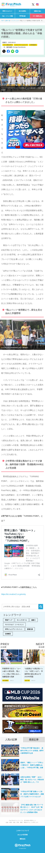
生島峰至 (8, 634)
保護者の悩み (37, 11)
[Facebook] (8, 51)
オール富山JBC (8, 45)
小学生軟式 (33, 45)
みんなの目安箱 (23, 834)
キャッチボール (22, 620)
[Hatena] (16, 51)
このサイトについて (22, 830)
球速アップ (8, 620)
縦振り (33, 620)
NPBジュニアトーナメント (14, 629)
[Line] (12, 51)
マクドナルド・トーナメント (14, 624)
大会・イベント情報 (7, 16)
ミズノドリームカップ (21, 45)
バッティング (15, 20)
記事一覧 (7, 20)
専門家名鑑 (22, 16)
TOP (2, 20)
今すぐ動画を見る (37, 16)
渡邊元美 (30, 629)
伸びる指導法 (22, 11)
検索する (40, 606)
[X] (4, 51)
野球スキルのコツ (7, 11)
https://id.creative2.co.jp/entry (13, 594)
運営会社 (22, 839)
